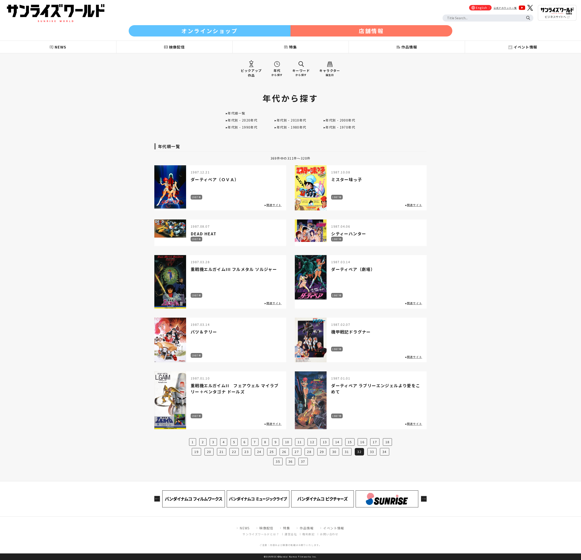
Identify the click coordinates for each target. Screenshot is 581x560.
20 (209, 451)
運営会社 (291, 534)
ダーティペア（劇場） (353, 269)
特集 (286, 528)
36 (290, 461)
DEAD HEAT (204, 233)
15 (350, 442)
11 (300, 442)
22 (234, 451)
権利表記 (308, 534)
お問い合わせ (329, 534)
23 (246, 451)
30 (334, 451)
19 (196, 451)
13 (325, 442)
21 (221, 451)
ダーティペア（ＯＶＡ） (215, 179)
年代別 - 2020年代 (242, 120)
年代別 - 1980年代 (291, 127)
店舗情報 (371, 31)
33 (372, 451)
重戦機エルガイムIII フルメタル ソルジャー (234, 269)
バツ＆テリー (204, 332)
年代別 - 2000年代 (340, 120)
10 (287, 442)
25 (272, 451)
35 (278, 461)
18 (387, 442)
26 (284, 451)
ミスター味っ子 (346, 179)
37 (303, 461)
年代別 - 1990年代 (242, 127)
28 (309, 451)
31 (347, 451)
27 (297, 451)
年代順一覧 (236, 113)
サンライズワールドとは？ (261, 534)
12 (312, 442)
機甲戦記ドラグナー (351, 332)
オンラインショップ (209, 31)
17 (375, 442)
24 (259, 451)
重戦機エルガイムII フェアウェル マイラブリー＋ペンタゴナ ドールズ (235, 388)
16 (362, 442)
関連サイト (274, 205)
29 (322, 451)
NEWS (245, 528)
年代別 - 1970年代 (340, 127)
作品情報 (307, 528)
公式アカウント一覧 (505, 8)
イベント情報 (333, 528)
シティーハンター (348, 233)
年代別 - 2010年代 (291, 120)
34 (384, 451)
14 (337, 442)
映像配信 (266, 528)
